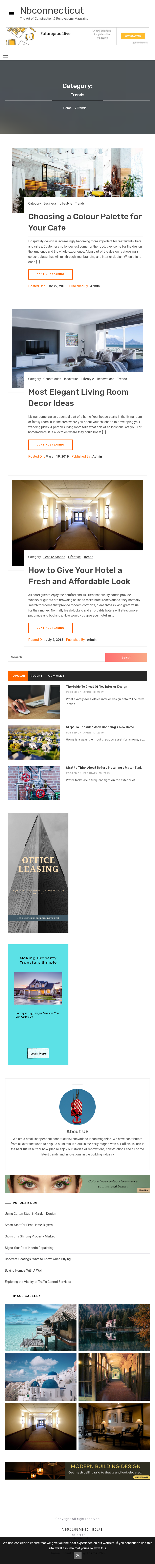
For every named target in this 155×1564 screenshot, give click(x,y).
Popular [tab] (17, 675)
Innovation (71, 379)
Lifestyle (66, 203)
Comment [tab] (56, 675)
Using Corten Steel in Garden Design (30, 1214)
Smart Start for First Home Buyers (29, 1225)
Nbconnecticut (52, 10)
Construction (52, 379)
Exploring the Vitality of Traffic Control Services (38, 1282)
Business (50, 203)
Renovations (105, 379)
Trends (80, 203)
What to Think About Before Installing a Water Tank (104, 767)
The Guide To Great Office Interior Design (96, 686)
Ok (78, 1555)
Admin (95, 286)
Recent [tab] (36, 675)
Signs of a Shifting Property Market (30, 1236)
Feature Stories (54, 557)
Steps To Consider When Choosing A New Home (100, 727)
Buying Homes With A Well (23, 1270)
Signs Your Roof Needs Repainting (29, 1248)
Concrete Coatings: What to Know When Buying (38, 1259)
